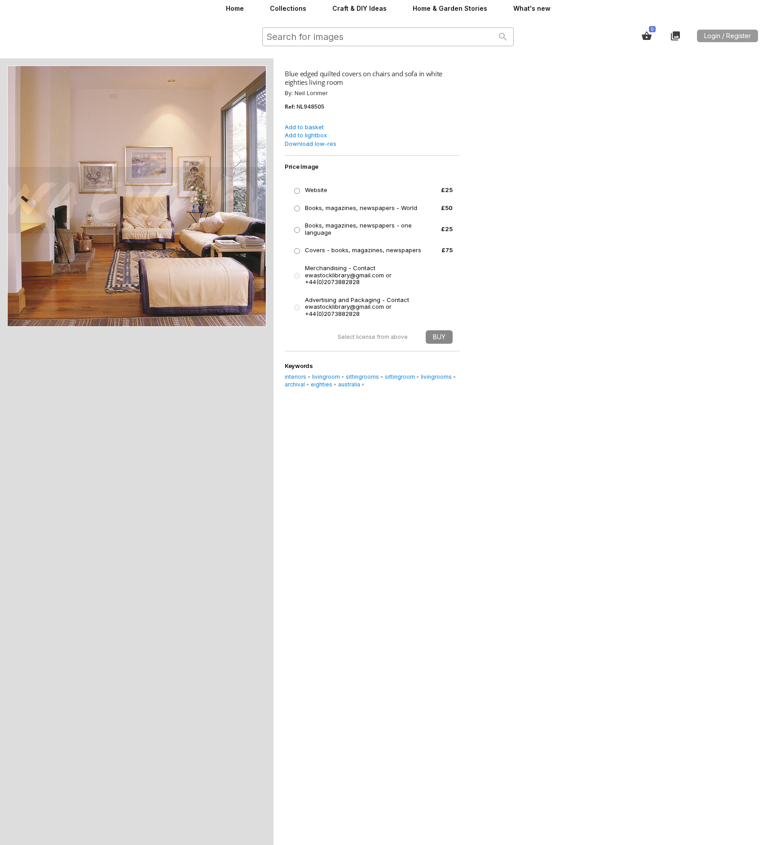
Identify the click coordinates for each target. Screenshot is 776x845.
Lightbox (675, 36)
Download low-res (310, 143)
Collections (288, 8)
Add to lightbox (306, 135)
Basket (646, 36)
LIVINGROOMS (436, 376)
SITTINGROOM (400, 376)
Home (235, 8)
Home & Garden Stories (450, 8)
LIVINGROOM (326, 376)
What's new (532, 8)
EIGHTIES (321, 384)
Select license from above (373, 336)
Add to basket (304, 127)
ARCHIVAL (295, 384)
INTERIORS (295, 376)
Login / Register (727, 35)
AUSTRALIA (349, 384)
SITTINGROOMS (362, 376)
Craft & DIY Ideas (359, 8)
